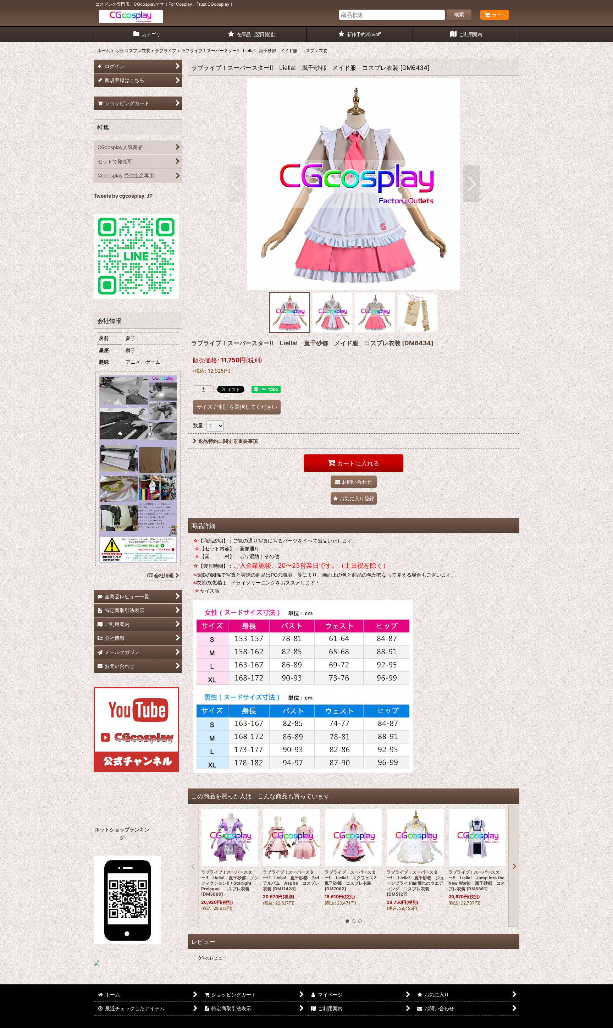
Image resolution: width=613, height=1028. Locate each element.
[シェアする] (203, 389)
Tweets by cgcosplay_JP (123, 196)
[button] (236, 183)
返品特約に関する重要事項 (228, 441)
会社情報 (164, 575)
